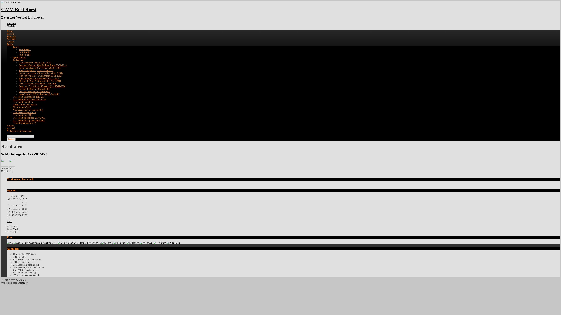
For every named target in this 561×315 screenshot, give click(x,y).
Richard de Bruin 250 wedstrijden (34, 89)
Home (10, 31)
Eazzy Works (13, 229)
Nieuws (10, 34)
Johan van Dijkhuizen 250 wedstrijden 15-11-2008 (42, 86)
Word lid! (11, 36)
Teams (16, 47)
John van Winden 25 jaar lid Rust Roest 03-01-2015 (43, 65)
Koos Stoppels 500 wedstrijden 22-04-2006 (39, 94)
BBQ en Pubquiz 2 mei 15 (25, 104)
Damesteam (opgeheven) (24, 123)
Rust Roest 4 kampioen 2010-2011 (29, 118)
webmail (11, 128)
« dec (9, 221)
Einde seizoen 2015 (22, 107)
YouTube (11, 26)
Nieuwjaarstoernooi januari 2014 (28, 110)
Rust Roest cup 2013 (22, 115)
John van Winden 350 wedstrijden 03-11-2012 (40, 76)
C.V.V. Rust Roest (18, 9)
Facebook (11, 23)
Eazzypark (12, 226)
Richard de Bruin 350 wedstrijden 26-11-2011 (40, 81)
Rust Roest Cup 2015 (23, 102)
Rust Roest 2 (25, 52)
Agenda (10, 125)
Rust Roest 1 (25, 49)
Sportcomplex (19, 57)
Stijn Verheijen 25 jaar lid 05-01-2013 (36, 70)
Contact (10, 41)
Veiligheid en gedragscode (19, 131)
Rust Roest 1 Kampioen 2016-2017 (29, 97)
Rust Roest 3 (25, 55)
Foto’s (10, 44)
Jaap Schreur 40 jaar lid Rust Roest (35, 62)
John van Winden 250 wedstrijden (34, 91)
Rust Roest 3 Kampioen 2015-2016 (29, 99)
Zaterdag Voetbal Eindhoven (22, 17)
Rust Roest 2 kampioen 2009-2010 (29, 120)
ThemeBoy (23, 283)
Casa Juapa (12, 231)
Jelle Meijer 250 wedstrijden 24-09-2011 (37, 83)
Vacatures (11, 39)
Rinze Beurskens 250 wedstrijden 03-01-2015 (40, 68)
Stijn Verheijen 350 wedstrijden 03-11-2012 (39, 78)
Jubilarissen (18, 60)
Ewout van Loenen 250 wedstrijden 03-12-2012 (41, 73)
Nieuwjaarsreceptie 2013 (24, 112)
